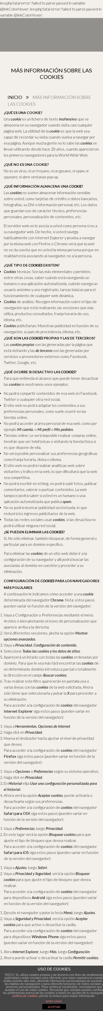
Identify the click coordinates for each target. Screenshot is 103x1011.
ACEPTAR (54, 1006)
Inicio (15, 97)
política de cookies (25, 996)
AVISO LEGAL (54, 1001)
